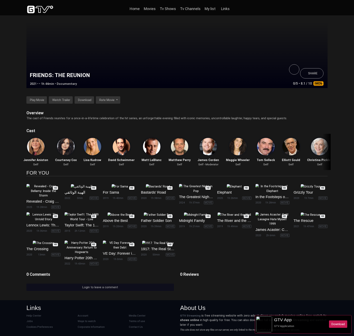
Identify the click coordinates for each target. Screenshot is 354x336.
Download (84, 100)
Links (225, 9)
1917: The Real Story (158, 249)
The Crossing (37, 249)
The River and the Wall (235, 221)
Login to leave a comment (100, 287)
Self (35, 164)
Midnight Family (192, 221)
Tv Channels (190, 9)
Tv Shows (168, 9)
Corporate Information (91, 326)
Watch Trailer (61, 100)
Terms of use (137, 321)
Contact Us (136, 326)
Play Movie (37, 100)
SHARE (313, 73)
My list (210, 9)
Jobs (29, 321)
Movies (150, 9)
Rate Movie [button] (107, 100)
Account (83, 315)
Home (135, 9)
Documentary (67, 84)
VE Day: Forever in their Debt (127, 253)
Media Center (137, 315)
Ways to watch (87, 321)
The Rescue (303, 221)
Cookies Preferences (39, 326)
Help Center (33, 315)
